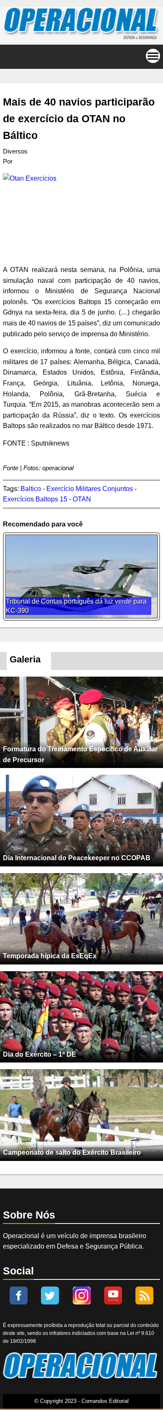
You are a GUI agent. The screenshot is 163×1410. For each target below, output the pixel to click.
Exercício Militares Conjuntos (89, 488)
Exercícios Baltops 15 (35, 499)
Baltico (30, 488)
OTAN (82, 499)
